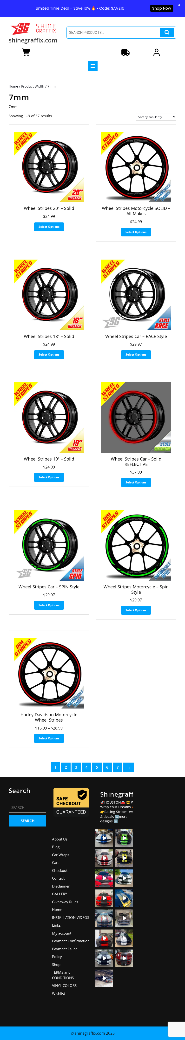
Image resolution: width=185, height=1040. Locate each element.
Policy (57, 956)
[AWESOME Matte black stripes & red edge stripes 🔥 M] (104, 918)
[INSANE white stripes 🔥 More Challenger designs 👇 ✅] (124, 938)
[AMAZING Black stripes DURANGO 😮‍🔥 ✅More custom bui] (104, 958)
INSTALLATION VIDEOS (70, 917)
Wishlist (58, 993)
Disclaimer (61, 886)
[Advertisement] (157, 859)
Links (56, 925)
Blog (55, 846)
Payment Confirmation (71, 940)
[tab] (93, 66)
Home (13, 86)
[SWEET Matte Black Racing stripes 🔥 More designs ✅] (104, 898)
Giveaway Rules (65, 901)
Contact (58, 878)
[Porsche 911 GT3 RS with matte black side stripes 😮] (104, 978)
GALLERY (59, 893)
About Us (59, 839)
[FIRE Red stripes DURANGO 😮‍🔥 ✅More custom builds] (104, 938)
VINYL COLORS (64, 985)
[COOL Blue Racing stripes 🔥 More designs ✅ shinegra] (104, 838)
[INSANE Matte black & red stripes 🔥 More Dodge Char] (124, 958)
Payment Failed (65, 948)
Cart (55, 862)
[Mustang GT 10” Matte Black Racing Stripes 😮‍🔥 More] (124, 918)
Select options (49, 227)
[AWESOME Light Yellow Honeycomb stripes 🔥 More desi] (124, 858)
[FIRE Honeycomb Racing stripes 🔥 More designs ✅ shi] (104, 858)
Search (167, 32)
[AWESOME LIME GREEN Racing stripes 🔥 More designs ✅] (124, 838)
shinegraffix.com (33, 40)
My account (61, 933)
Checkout (59, 870)
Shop (56, 964)
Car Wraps (60, 854)
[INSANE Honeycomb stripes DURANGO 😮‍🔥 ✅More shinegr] (104, 878)
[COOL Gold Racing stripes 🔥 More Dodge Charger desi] (124, 898)
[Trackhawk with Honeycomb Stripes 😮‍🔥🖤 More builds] (124, 878)
